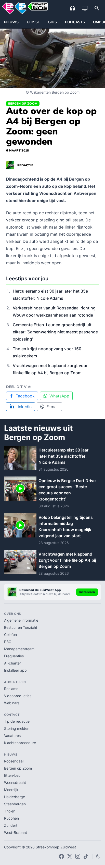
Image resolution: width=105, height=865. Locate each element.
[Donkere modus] (98, 856)
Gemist (33, 22)
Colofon (10, 634)
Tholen (9, 811)
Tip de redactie (17, 721)
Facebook (25, 395)
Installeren (87, 592)
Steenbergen (15, 804)
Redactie (25, 165)
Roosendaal (13, 761)
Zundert (10, 825)
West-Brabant (15, 832)
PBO (7, 642)
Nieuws (11, 22)
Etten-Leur (13, 775)
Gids (52, 22)
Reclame (11, 688)
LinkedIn (24, 406)
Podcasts (75, 22)
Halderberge (14, 797)
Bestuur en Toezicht (20, 627)
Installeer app (15, 670)
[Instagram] (77, 856)
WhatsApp (59, 395)
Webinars (11, 703)
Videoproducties (17, 696)
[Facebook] (61, 856)
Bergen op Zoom (22, 104)
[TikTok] (85, 856)
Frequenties (14, 656)
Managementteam (19, 649)
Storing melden (16, 728)
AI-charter (12, 663)
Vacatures (12, 735)
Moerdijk (11, 789)
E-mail (52, 406)
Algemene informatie (21, 620)
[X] (69, 856)
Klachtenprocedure (20, 743)
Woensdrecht (15, 782)
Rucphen (11, 818)
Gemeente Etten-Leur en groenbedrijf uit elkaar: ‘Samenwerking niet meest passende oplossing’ (55, 332)
